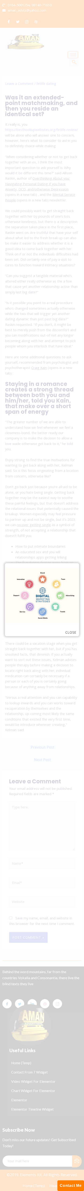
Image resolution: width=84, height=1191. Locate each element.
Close (70, 632)
